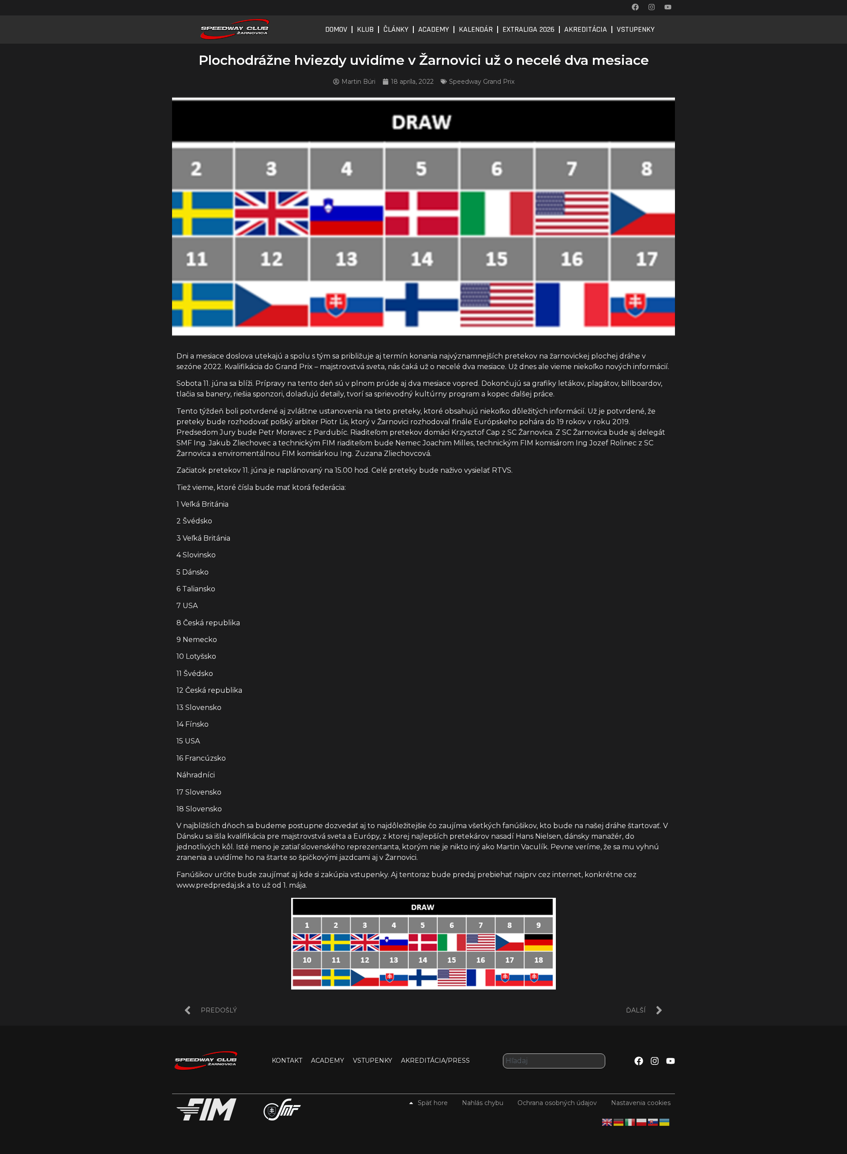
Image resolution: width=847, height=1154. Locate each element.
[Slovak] (653, 1121)
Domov (336, 29)
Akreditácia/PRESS (435, 1060)
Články (396, 29)
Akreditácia (585, 29)
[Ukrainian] (665, 1121)
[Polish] (642, 1121)
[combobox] (554, 1060)
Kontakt (287, 1060)
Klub (365, 29)
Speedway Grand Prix (481, 82)
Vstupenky (636, 29)
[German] (619, 1121)
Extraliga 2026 (528, 29)
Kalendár (476, 29)
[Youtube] (668, 7)
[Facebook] (635, 7)
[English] (607, 1121)
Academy (433, 29)
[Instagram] (652, 7)
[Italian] (630, 1121)
